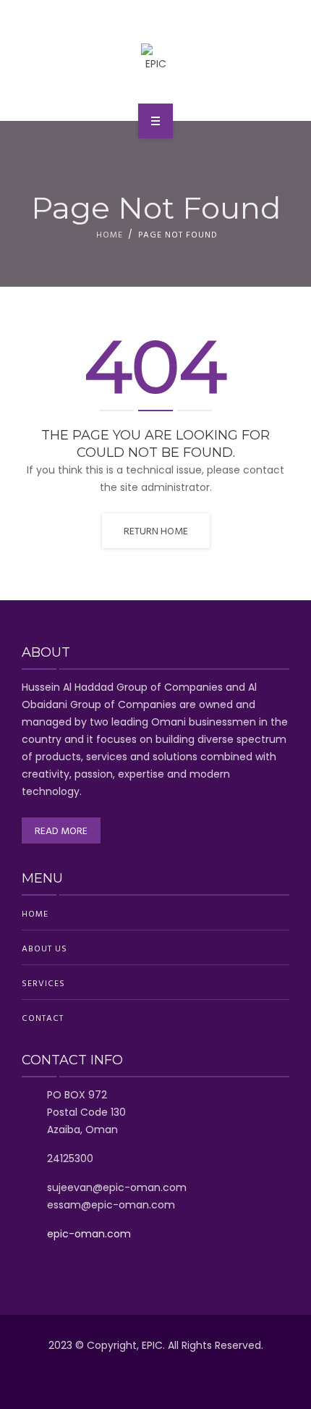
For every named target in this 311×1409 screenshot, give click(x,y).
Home (109, 233)
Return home (156, 530)
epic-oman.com (89, 1234)
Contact (43, 1017)
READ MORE (61, 830)
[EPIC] (156, 57)
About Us (44, 947)
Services (43, 982)
